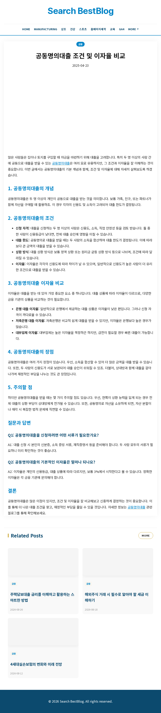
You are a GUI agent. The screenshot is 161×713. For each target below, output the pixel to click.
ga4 (121, 29)
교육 (112, 29)
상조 (63, 29)
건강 (72, 29)
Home (26, 29)
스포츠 (83, 29)
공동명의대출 (61, 163)
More (133, 29)
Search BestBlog (80, 10)
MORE (146, 535)
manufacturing (45, 29)
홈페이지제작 (98, 29)
